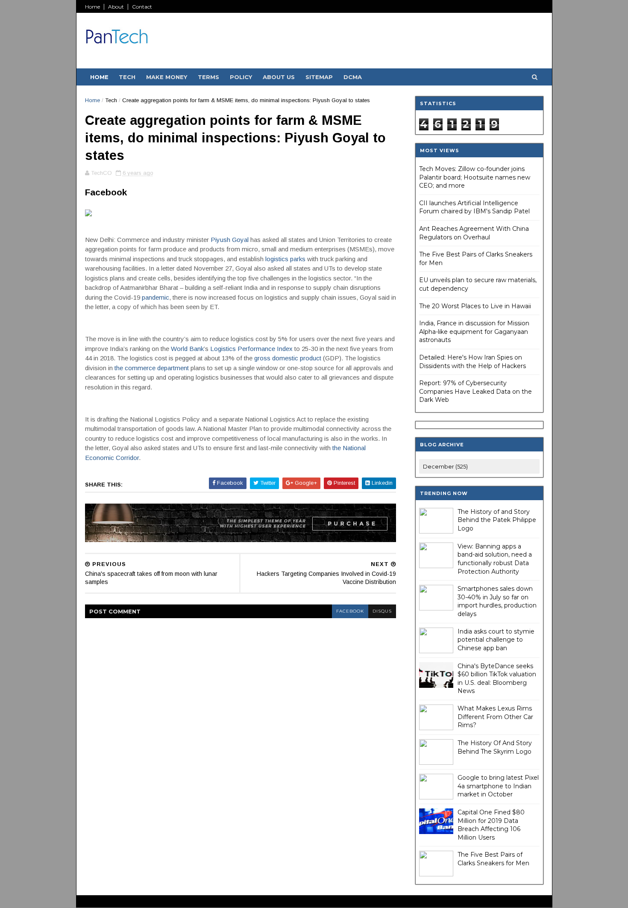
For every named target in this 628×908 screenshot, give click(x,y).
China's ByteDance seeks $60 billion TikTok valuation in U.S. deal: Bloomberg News (497, 678)
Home (92, 6)
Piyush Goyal (230, 239)
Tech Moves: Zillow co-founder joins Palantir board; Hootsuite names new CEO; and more (474, 177)
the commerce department (151, 367)
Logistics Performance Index (251, 348)
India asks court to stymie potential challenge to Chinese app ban (496, 640)
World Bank (187, 348)
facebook (350, 611)
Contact (142, 6)
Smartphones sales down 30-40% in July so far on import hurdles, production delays (497, 601)
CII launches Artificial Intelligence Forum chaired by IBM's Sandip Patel (474, 207)
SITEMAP (319, 77)
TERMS (208, 77)
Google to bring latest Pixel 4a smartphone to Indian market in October (498, 786)
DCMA (352, 77)
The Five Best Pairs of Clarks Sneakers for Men (493, 859)
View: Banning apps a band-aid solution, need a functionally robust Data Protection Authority (495, 558)
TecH (127, 77)
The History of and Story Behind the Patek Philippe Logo (497, 520)
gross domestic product (287, 358)
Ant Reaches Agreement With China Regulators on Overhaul (474, 233)
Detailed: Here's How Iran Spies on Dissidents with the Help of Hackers (472, 362)
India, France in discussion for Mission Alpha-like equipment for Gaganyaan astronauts (474, 331)
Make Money (166, 77)
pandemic (155, 297)
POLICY (241, 77)
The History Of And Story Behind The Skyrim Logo (495, 747)
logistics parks (285, 258)
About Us (279, 77)
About (116, 6)
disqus (382, 611)
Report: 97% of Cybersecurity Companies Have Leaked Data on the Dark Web (475, 391)
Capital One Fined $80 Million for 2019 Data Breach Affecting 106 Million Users (491, 824)
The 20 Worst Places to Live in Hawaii (475, 306)
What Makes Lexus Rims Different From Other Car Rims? (495, 717)
